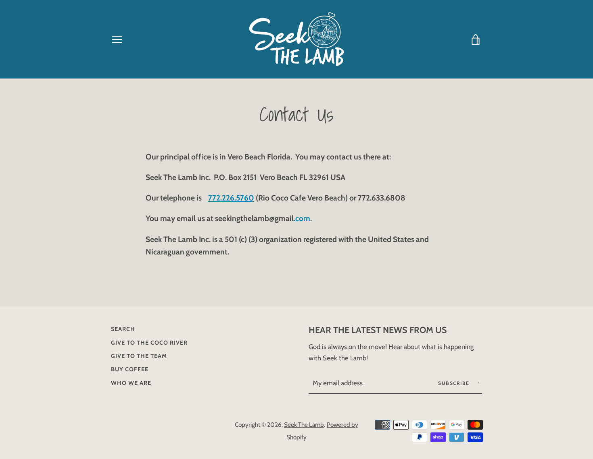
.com (302, 218)
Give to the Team (139, 356)
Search (123, 329)
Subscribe (454, 383)
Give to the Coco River (149, 342)
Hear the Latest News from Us (378, 330)
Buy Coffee (129, 369)
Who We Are (131, 383)
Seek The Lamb (304, 424)
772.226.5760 (231, 198)
